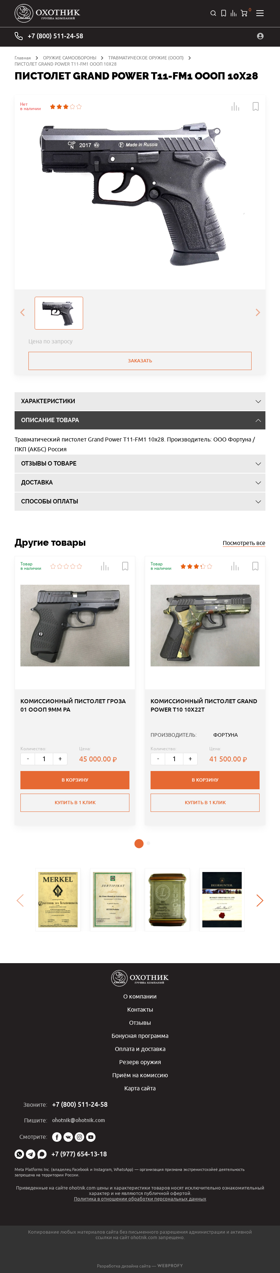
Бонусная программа (140, 1035)
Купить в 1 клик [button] (75, 802)
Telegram (30, 1154)
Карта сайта (140, 1088)
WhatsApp (19, 1154)
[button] (235, 106)
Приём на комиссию (140, 1075)
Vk (68, 1137)
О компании (140, 996)
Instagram (79, 1137)
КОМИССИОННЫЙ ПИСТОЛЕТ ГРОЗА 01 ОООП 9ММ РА (73, 705)
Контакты (140, 1009)
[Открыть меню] (259, 13)
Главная (23, 58)
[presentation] (22, 313)
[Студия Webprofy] (170, 1266)
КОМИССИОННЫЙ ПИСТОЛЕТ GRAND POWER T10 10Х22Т (204, 705)
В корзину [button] (75, 780)
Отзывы (140, 1022)
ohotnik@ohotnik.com (78, 1120)
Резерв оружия (140, 1062)
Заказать (140, 361)
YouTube (91, 1137)
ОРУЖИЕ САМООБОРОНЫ (69, 58)
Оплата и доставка (140, 1049)
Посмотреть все (244, 543)
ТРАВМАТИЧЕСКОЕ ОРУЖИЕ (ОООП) (146, 58)
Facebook (57, 1137)
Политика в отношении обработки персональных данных (140, 1199)
